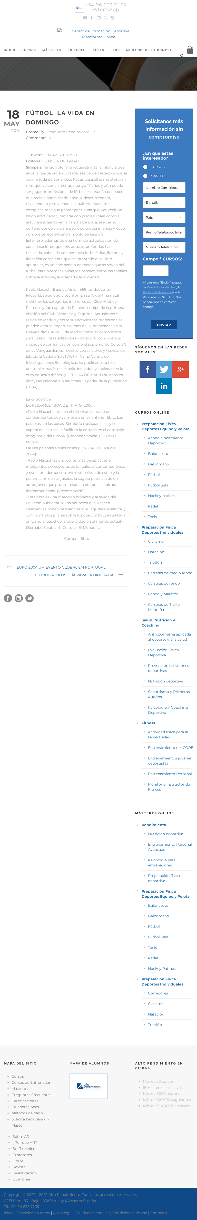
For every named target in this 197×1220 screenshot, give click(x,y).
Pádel (153, 506)
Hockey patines (161, 495)
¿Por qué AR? (25, 1142)
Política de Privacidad (158, 292)
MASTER (157, 176)
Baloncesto (158, 453)
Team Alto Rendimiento (68, 132)
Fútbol (154, 474)
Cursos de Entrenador (31, 1082)
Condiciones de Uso (161, 287)
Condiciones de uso (129, 1213)
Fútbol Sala (158, 485)
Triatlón (155, 562)
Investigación (25, 1173)
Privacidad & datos (33, 1213)
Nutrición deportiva (165, 681)
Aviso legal (63, 1213)
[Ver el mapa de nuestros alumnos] (89, 1086)
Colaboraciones (25, 1107)
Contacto (158, 1213)
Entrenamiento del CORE (170, 747)
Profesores (22, 1155)
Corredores (158, 993)
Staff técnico (24, 1148)
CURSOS (158, 167)
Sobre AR (21, 1136)
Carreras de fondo (164, 583)
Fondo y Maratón (163, 594)
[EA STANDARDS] (98, 1124)
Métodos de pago (27, 1113)
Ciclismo (156, 541)
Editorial (77, 50)
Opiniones (22, 1179)
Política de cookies (92, 1213)
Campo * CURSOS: (162, 259)
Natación (156, 552)
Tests (98, 50)
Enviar (164, 325)
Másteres (52, 50)
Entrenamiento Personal (170, 774)
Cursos (29, 50)
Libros (18, 1161)
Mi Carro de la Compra (149, 50)
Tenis (152, 516)
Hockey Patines (162, 968)
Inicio (9, 50)
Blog (115, 50)
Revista (19, 1167)
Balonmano (158, 464)
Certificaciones (25, 1101)
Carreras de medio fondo (170, 573)
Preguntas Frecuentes (31, 1094)
